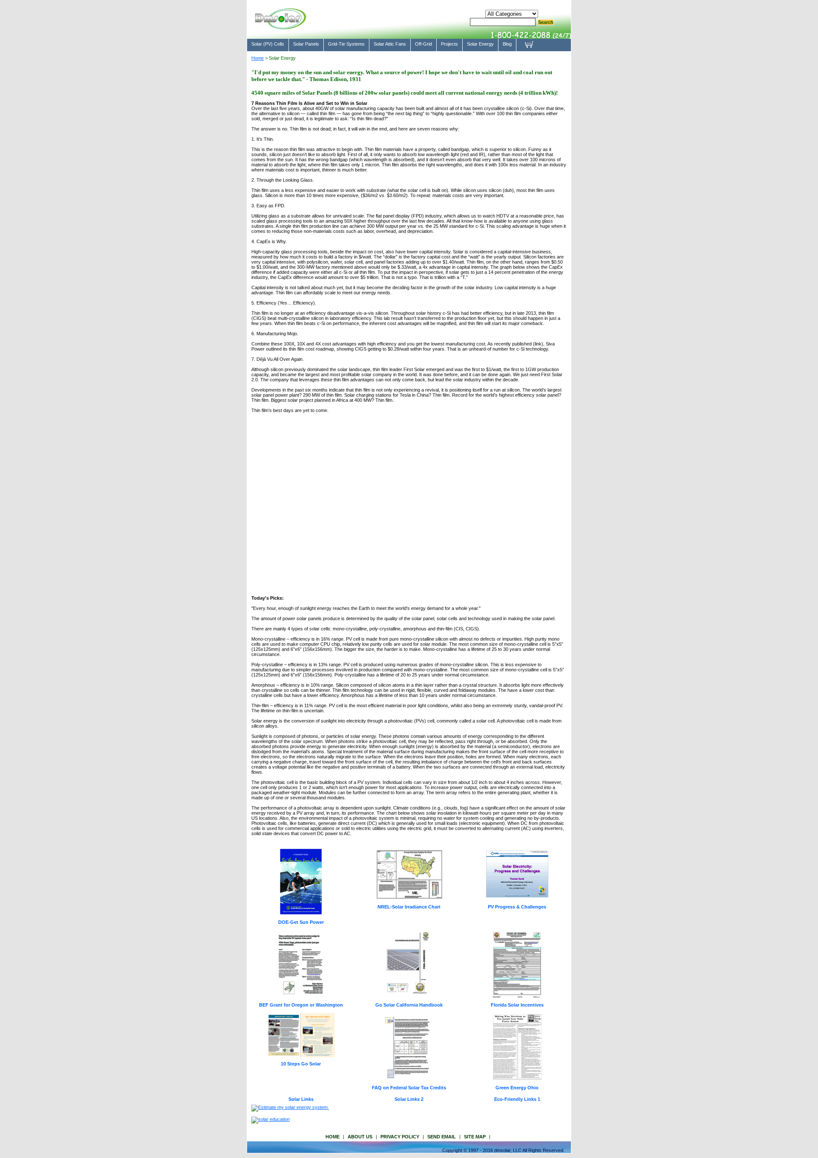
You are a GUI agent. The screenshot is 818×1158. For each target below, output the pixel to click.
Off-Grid (423, 43)
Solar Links (301, 1099)
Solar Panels (306, 43)
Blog (507, 43)
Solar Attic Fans (390, 43)
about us (360, 1136)
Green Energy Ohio (517, 1087)
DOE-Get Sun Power (301, 922)
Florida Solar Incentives (517, 1004)
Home (257, 58)
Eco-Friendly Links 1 (517, 1099)
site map (475, 1136)
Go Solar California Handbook (409, 1004)
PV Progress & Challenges (517, 906)
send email (441, 1136)
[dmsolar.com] (280, 25)
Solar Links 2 (409, 1099)
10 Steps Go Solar (301, 1063)
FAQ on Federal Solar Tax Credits (409, 1087)
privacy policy (399, 1136)
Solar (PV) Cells (267, 43)
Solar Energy (480, 43)
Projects (449, 43)
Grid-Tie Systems (346, 43)
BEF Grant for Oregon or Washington (301, 1004)
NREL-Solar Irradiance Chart (409, 906)
